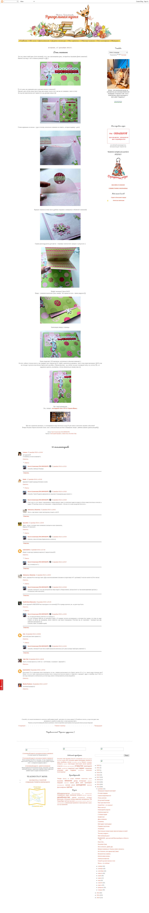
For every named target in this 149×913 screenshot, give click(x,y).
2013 (98, 786)
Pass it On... (101, 842)
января (100, 890)
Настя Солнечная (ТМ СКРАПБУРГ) (38, 466)
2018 (98, 775)
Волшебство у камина (104, 854)
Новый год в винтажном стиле (106, 861)
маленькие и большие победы (66, 799)
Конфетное (101, 817)
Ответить (25, 459)
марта (100, 885)
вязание (68, 781)
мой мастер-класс (70, 801)
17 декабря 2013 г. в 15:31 (59, 466)
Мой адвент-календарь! (104, 824)
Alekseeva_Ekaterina (34, 509)
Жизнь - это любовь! (103, 863)
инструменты (81, 797)
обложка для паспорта (68, 766)
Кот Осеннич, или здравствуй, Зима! (108, 851)
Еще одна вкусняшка (104, 802)
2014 (98, 784)
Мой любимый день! (103, 836)
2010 (98, 897)
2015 (98, 782)
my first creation (61, 760)
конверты (60, 764)
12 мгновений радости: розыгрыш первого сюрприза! (37, 758)
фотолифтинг (61, 787)
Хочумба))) (101, 828)
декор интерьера (80, 781)
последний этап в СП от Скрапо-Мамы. (64, 408)
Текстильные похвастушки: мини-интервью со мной (112, 831)
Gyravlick (25, 523)
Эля (24, 634)
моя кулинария (86, 782)
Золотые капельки (118, 200)
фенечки (89, 785)
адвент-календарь (80, 760)
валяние (77, 778)
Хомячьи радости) (103, 812)
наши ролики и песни (80, 801)
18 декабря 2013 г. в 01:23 (43, 602)
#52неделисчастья (63, 793)
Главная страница (60, 725)
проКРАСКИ (65, 768)
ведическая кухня (86, 778)
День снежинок (102, 819)
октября (100, 868)
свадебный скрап (73, 768)
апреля (100, 882)
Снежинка (101, 821)
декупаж (90, 780)
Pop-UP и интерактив (76, 758)
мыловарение (60, 785)
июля (99, 875)
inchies (84, 758)
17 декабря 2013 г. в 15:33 (59, 491)
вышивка (60, 781)
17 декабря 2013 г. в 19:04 (43, 575)
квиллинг (66, 782)
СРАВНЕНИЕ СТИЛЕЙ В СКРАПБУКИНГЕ (38, 782)
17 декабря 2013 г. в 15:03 (34, 479)
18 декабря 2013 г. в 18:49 (36, 659)
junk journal (89, 758)
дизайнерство (63, 797)
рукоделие (81, 785)
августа (100, 873)
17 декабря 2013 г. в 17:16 (37, 549)
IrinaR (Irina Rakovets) (29, 602)
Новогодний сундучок (104, 809)
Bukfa (25, 479)
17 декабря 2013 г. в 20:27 (59, 562)
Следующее (21, 725)
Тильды (59, 778)
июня (99, 878)
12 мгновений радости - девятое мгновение (37, 766)
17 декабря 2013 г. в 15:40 (36, 523)
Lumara (25, 452)
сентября (101, 871)
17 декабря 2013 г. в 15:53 (59, 536)
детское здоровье (87, 795)
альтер (69, 762)
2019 (98, 772)
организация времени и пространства (76, 803)
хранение (89, 770)
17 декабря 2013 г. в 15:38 (59, 500)
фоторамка (81, 770)
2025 (98, 765)
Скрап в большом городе (118, 197)
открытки (79, 766)
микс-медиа (71, 764)
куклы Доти (74, 782)
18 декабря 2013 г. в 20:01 (37, 670)
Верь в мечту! (102, 807)
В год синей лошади (103, 800)
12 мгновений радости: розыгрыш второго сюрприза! (38, 753)
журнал (74, 797)
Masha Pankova (27, 684)
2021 (98, 768)
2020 (98, 770)
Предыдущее (98, 725)
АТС (67, 760)
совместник (65, 433)
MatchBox (68, 758)
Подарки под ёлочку (103, 826)
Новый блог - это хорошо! (105, 805)
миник (84, 764)
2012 (98, 893)
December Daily (72, 433)
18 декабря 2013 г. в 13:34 (59, 614)
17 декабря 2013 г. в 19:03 (48, 509)
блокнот (84, 762)
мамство (78, 799)
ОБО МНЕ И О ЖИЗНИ (118, 185)
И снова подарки (103, 793)
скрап (81, 768)
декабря (100, 789)
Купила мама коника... (104, 856)
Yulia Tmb (25, 659)
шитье (69, 787)
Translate (123, 55)
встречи (79, 795)
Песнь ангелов (102, 798)
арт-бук (79, 762)
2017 (98, 777)
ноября (100, 866)
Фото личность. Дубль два (105, 846)
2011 (98, 895)
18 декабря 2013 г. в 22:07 (40, 684)
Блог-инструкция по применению (82, 793)
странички (88, 768)
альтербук (74, 762)
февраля (101, 887)
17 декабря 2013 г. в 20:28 (59, 587)
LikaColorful (26, 549)
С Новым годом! (102, 814)
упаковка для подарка (66, 770)
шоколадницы (61, 772)
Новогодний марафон (55, 433)
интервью (89, 797)
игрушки (60, 782)
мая (99, 880)
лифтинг (65, 763)
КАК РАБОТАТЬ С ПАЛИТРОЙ (37, 780)
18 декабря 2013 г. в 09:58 (33, 634)
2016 (98, 779)
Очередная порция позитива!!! (107, 791)
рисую (73, 785)
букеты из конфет (68, 778)
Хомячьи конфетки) (103, 858)
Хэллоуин (71, 760)
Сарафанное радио (63, 795)
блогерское (73, 795)
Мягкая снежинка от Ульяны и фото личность (111, 849)
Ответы (27, 463)
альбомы (64, 762)
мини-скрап (79, 764)
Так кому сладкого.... (103, 833)
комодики (89, 762)
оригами (67, 785)
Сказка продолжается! (104, 795)
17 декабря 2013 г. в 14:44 (35, 452)
